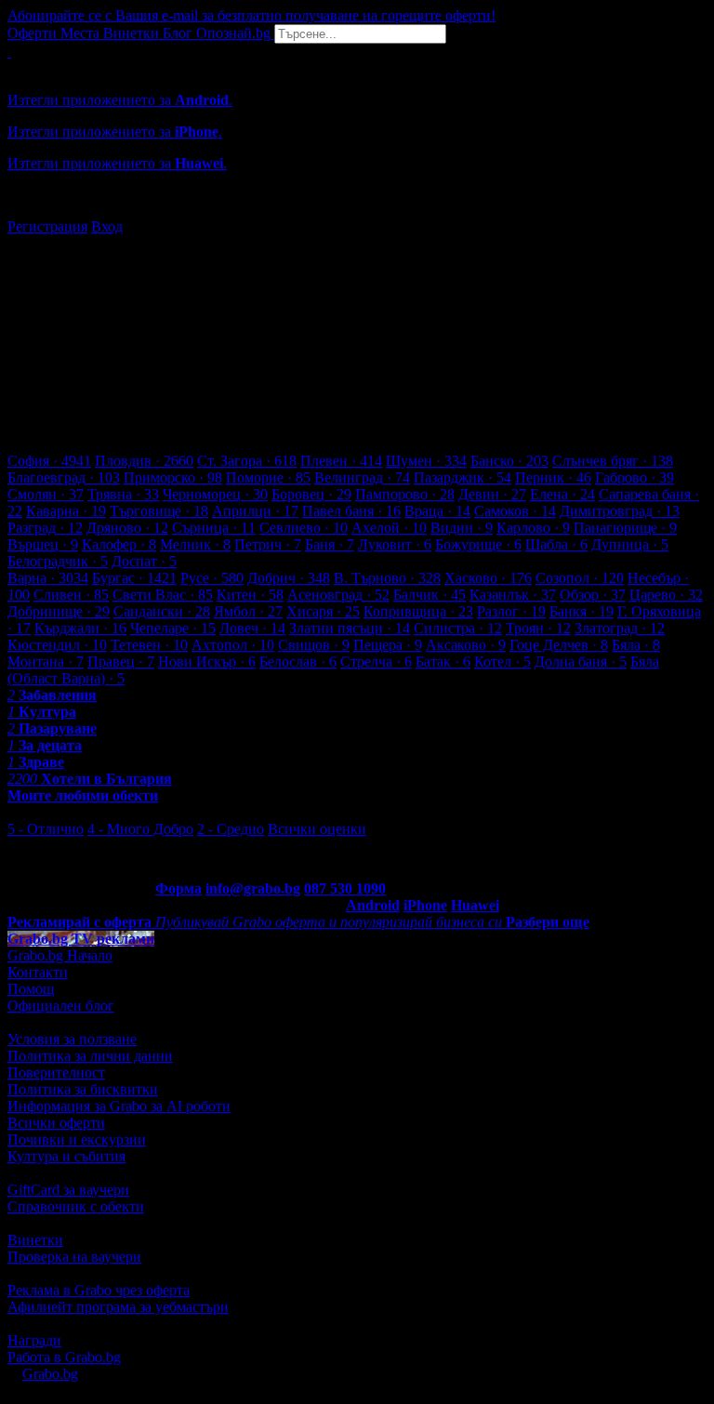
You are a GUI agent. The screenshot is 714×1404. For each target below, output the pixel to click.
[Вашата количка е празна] (9, 52)
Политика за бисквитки (82, 1089)
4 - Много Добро (140, 829)
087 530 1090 (345, 888)
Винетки (35, 1240)
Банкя (581, 611)
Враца (437, 511)
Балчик (429, 595)
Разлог (511, 611)
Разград (45, 528)
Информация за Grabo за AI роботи (119, 1106)
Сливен (71, 595)
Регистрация (47, 226)
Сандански (161, 611)
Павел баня (351, 511)
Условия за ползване (72, 1039)
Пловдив (144, 461)
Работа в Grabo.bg (64, 1357)
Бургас (134, 578)
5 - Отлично (45, 829)
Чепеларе (173, 628)
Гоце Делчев (558, 645)
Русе (212, 578)
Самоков (515, 511)
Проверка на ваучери (74, 1257)
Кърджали (80, 628)
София (49, 461)
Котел (502, 661)
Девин (492, 494)
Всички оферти (56, 1123)
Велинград (362, 477)
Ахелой (389, 528)
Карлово (533, 528)
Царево (666, 595)
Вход (107, 226)
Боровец (311, 494)
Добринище (58, 611)
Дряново (127, 528)
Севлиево (303, 528)
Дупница (629, 544)
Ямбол (248, 611)
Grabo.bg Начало (59, 955)
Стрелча (376, 661)
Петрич (267, 544)
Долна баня (581, 661)
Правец (120, 661)
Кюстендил (57, 645)
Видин (461, 528)
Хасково (488, 578)
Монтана (45, 661)
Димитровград (620, 511)
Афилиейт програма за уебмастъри (118, 1307)
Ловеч (252, 628)
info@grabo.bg (252, 888)
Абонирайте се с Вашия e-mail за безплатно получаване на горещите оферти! (251, 15)
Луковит (394, 544)
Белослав (298, 661)
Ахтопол (233, 645)
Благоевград (63, 477)
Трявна (123, 494)
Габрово (634, 477)
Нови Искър (207, 661)
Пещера (387, 645)
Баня (329, 544)
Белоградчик (57, 561)
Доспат (144, 561)
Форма (178, 888)
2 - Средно (230, 829)
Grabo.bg (50, 1374)
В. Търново (387, 578)
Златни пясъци (349, 628)
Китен (250, 595)
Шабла (556, 544)
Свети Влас (162, 595)
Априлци (255, 511)
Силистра (458, 628)
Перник (553, 477)
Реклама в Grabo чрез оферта (98, 1290)
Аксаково (466, 645)
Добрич (288, 578)
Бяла (636, 645)
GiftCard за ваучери (68, 1190)
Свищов (314, 645)
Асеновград (338, 595)
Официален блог (60, 1005)
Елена (562, 494)
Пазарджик (462, 477)
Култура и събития (66, 1156)
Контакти (37, 972)
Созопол (580, 578)
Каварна (66, 511)
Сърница (214, 528)
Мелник (195, 544)
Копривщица (418, 611)
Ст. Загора (247, 461)
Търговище (159, 511)
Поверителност (56, 1072)
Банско (509, 461)
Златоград (620, 628)
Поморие (268, 477)
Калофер (119, 544)
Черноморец (215, 494)
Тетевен (149, 645)
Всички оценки (317, 829)
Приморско (173, 477)
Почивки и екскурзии (76, 1139)
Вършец (42, 544)
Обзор (593, 595)
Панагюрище (625, 528)
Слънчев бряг (612, 461)
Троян (538, 628)
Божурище (478, 544)
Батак (443, 661)
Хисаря (323, 611)
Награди (34, 1340)
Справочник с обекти (75, 1206)
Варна (47, 578)
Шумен (426, 461)
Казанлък (512, 595)
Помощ (30, 989)
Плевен (341, 461)
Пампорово (405, 494)
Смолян (45, 494)
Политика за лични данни (90, 1056)
